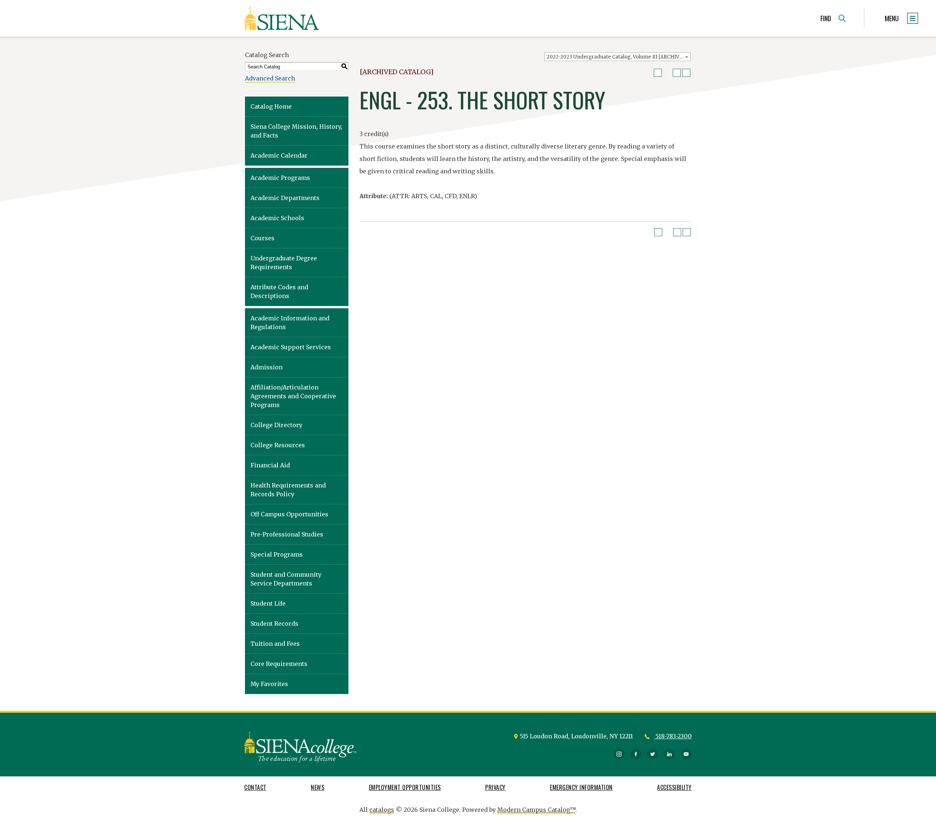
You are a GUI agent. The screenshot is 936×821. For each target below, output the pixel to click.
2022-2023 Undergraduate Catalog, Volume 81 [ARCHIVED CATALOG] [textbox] (618, 57)
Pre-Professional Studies (286, 534)
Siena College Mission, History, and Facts (296, 131)
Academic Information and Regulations (289, 323)
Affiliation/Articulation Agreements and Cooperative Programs (293, 396)
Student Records (274, 623)
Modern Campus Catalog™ (536, 809)
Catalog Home (271, 106)
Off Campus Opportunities (289, 514)
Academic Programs (280, 177)
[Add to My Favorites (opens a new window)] (658, 73)
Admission (266, 367)
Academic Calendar (278, 155)
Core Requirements (278, 663)
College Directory (276, 425)
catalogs (381, 809)
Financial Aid (270, 465)
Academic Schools (277, 218)
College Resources (277, 445)
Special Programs (276, 554)
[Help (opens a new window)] (686, 73)
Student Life (268, 603)
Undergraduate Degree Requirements (283, 263)
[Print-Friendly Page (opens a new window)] (677, 73)
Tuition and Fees (275, 643)
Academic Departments (285, 198)
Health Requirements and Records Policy (288, 490)
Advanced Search (270, 78)
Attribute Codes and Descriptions (279, 291)
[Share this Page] (667, 73)
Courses (262, 238)
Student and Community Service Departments (285, 579)
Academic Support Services (290, 347)
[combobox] (617, 56)
